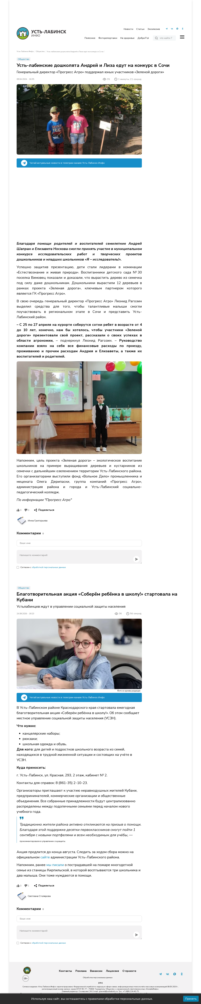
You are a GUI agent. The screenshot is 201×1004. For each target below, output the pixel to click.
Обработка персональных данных (97, 978)
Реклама (81, 971)
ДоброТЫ (143, 38)
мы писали (55, 864)
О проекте (129, 971)
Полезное (89, 38)
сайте (45, 857)
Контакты (65, 971)
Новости (128, 29)
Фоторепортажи (107, 38)
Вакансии (96, 971)
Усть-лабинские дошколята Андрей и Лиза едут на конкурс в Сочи (75, 51)
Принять (191, 998)
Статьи (140, 29)
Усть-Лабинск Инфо (25, 51)
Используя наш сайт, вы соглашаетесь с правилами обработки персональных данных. (92, 999)
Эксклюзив (153, 29)
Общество (40, 51)
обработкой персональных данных (49, 567)
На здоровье (127, 38)
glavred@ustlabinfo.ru (108, 991)
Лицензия (112, 971)
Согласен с (43, 567)
